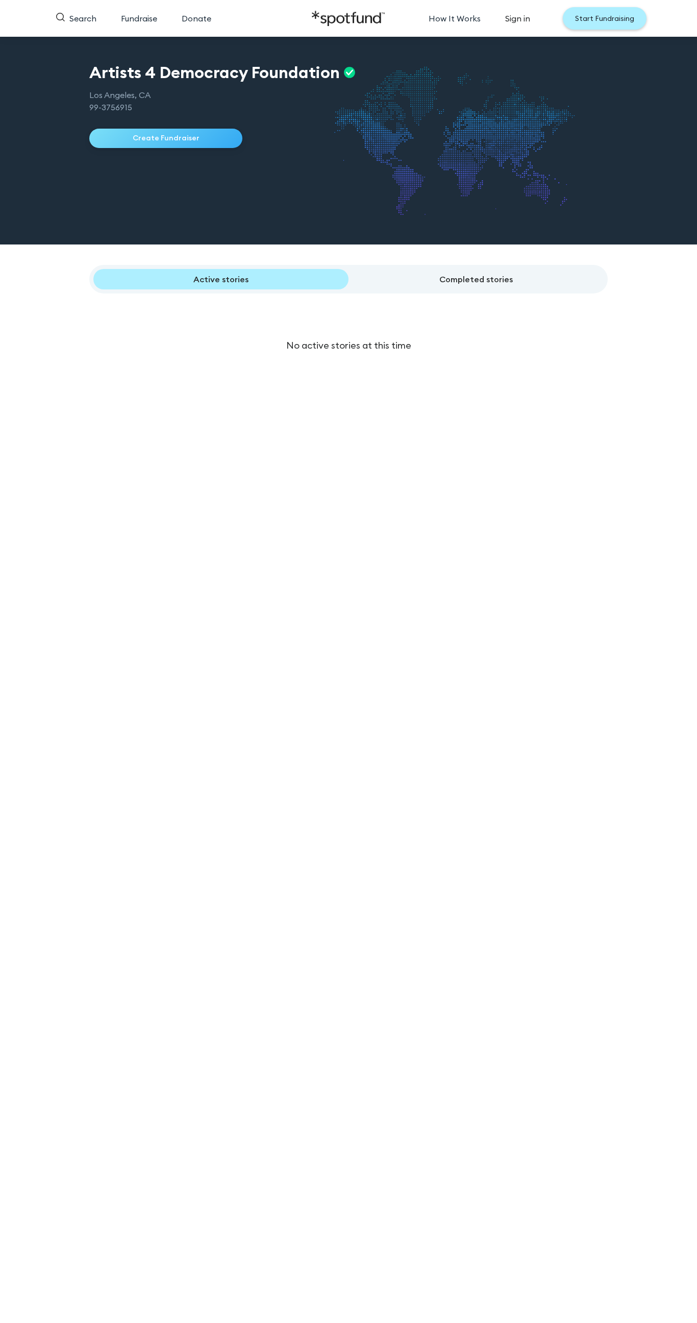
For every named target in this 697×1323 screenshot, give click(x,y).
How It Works (455, 18)
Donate (196, 18)
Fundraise (139, 18)
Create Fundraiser (166, 137)
